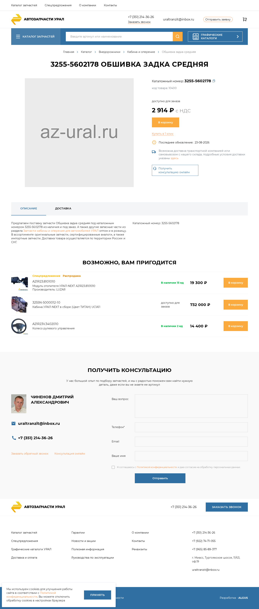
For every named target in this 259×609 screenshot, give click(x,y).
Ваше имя (119, 456)
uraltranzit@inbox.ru (178, 19)
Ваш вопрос (120, 399)
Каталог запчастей (39, 36)
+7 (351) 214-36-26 (141, 17)
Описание (28, 208)
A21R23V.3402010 (45, 324)
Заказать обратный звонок (29, 453)
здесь (174, 158)
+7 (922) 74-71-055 (204, 541)
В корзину (165, 122)
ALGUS (243, 598)
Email (115, 441)
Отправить (160, 478)
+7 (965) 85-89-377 (204, 549)
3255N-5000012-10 (46, 302)
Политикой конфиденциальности (157, 467)
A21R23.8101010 (43, 281)
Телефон (118, 427)
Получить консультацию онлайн (174, 170)
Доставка (63, 208)
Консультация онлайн (69, 453)
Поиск (178, 36)
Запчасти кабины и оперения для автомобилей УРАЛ (61, 230)
